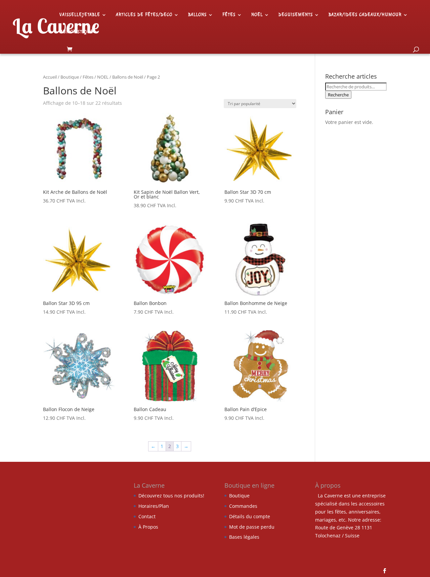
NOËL (257, 14)
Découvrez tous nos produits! (171, 495)
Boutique (69, 77)
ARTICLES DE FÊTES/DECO (144, 14)
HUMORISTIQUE (76, 32)
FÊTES (228, 14)
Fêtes (88, 77)
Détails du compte (249, 516)
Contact (147, 516)
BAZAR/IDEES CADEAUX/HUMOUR (365, 14)
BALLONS (197, 14)
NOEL (103, 77)
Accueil (50, 77)
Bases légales (244, 537)
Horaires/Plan (153, 506)
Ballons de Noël (127, 77)
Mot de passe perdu (251, 527)
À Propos (148, 527)
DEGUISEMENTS (295, 14)
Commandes (243, 506)
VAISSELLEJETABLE (79, 14)
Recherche (338, 95)
